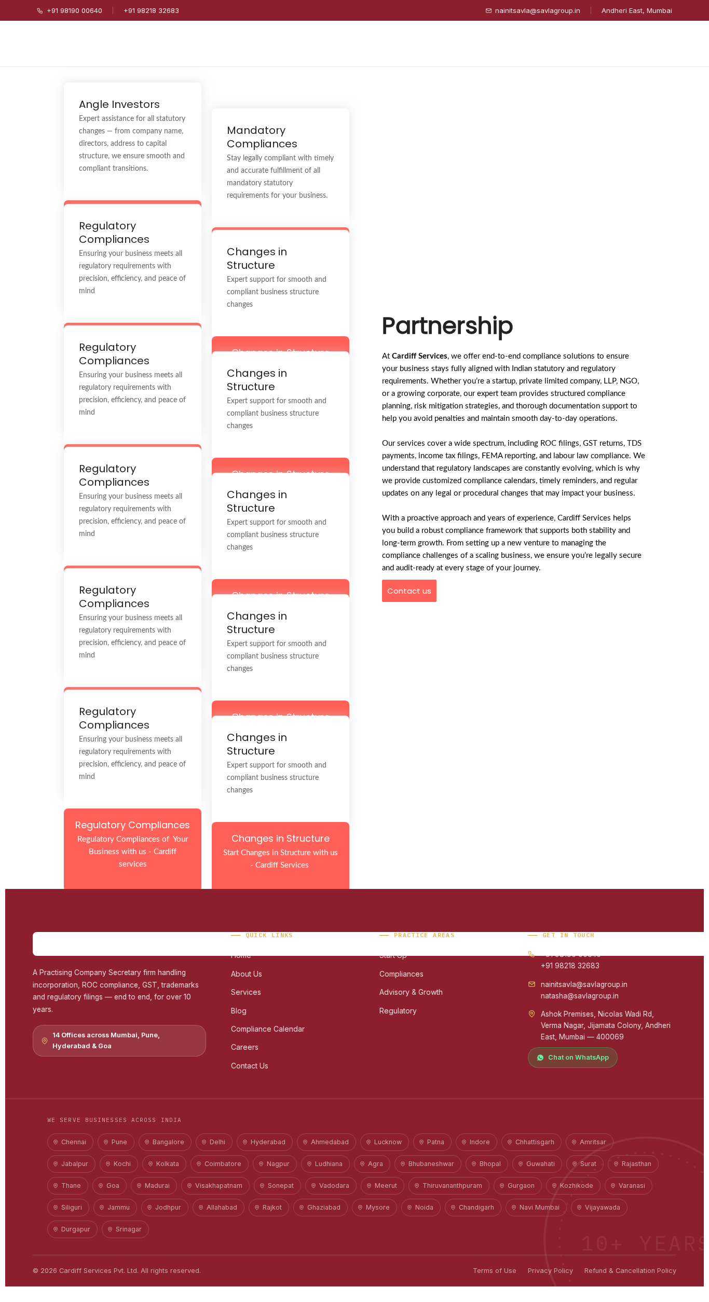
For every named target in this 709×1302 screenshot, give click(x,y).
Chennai (73, 1142)
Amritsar (593, 1142)
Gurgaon (521, 1185)
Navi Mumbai (540, 1207)
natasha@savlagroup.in (580, 996)
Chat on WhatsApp (578, 1057)
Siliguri (71, 1207)
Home (241, 955)
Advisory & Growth (411, 992)
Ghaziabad (323, 1207)
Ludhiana (329, 1164)
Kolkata (167, 1164)
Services (246, 992)
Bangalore (168, 1142)
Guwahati (540, 1164)
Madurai (157, 1185)
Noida (424, 1207)
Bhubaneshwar (431, 1164)
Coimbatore (222, 1164)
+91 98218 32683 (151, 10)
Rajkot (272, 1207)
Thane (71, 1185)
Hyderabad (268, 1142)
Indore (480, 1142)
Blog (239, 1010)
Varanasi (632, 1185)
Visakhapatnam (218, 1185)
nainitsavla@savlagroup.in (537, 10)
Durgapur (75, 1229)
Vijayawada (602, 1207)
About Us (246, 973)
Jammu (118, 1207)
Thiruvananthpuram (452, 1185)
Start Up (393, 955)
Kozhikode (576, 1185)
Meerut (386, 1185)
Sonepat (281, 1185)
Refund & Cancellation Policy (630, 1270)
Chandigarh (476, 1207)
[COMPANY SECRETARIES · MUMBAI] (119, 943)
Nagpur (278, 1164)
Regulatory (398, 1010)
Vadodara (334, 1185)
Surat (588, 1164)
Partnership (447, 325)
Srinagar (129, 1229)
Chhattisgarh (534, 1142)
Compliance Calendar (268, 1028)
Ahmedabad (330, 1142)
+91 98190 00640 (74, 10)
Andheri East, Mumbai (637, 10)
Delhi (217, 1142)
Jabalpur (74, 1164)
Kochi (122, 1164)
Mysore (378, 1207)
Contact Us (249, 1065)
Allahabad (222, 1207)
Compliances (401, 973)
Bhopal (490, 1164)
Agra (375, 1164)
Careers (244, 1047)
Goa (112, 1185)
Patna (435, 1142)
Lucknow (388, 1142)
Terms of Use (494, 1270)
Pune (119, 1142)
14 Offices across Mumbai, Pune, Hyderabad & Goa (106, 1040)
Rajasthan (636, 1164)
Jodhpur (168, 1207)
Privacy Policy (550, 1270)
